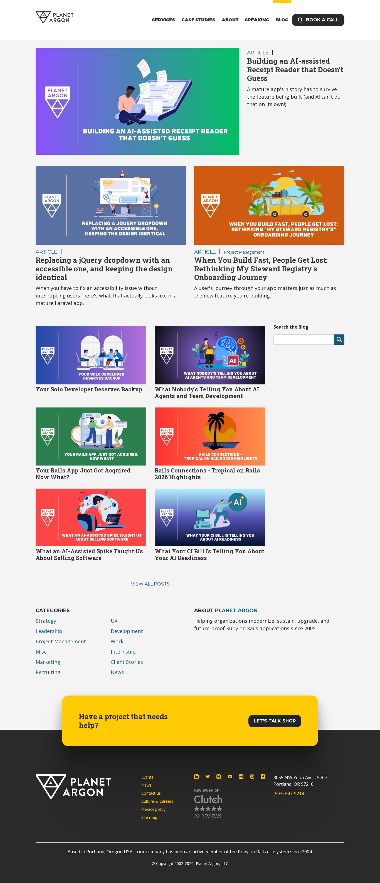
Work (117, 641)
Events (147, 777)
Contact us (151, 793)
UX (114, 620)
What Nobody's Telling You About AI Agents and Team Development (207, 392)
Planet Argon (236, 610)
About (230, 20)
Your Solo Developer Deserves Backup (89, 389)
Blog (282, 20)
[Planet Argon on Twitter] (207, 776)
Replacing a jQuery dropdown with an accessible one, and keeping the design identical (104, 268)
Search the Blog (291, 327)
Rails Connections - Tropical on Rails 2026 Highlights (207, 474)
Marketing (48, 662)
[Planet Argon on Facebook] (263, 776)
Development (127, 631)
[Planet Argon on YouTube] (230, 776)
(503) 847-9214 (288, 794)
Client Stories (127, 662)
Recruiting (48, 672)
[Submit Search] (339, 339)
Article (258, 53)
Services (163, 20)
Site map (149, 817)
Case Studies (198, 20)
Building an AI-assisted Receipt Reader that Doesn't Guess (295, 69)
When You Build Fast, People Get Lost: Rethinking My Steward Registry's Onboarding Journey (261, 268)
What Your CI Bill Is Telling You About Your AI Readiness (209, 554)
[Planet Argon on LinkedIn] (196, 776)
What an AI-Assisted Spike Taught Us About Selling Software (89, 554)
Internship (123, 651)
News (117, 672)
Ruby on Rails (242, 628)
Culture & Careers (157, 801)
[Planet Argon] (54, 17)
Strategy (46, 620)
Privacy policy (153, 809)
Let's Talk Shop (275, 721)
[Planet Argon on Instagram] (241, 776)
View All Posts (150, 584)
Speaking (257, 20)
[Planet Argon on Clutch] (252, 776)
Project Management (244, 251)
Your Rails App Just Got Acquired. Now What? (84, 474)
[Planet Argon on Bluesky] (218, 776)
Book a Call (322, 19)
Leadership (49, 631)
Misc (41, 651)
